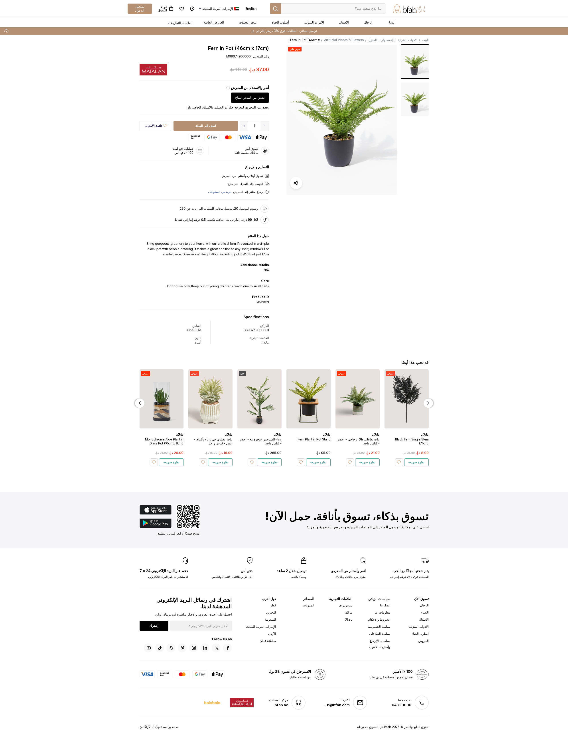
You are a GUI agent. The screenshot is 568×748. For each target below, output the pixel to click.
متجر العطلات (248, 22)
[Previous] (428, 403)
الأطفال (344, 22)
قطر (273, 605)
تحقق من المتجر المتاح (250, 97)
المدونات (308, 605)
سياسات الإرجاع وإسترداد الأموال (379, 644)
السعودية (270, 619)
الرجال (368, 22)
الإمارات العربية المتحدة (260, 626)
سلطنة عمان (268, 641)
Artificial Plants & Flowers (344, 40)
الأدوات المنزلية (314, 22)
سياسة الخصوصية (378, 626)
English (251, 8)
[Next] (139, 403)
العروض (423, 641)
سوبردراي (345, 605)
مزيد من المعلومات (219, 191)
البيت (425, 40)
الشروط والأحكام (379, 619)
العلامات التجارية (181, 23)
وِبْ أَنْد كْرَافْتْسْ (150, 727)
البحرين (271, 612)
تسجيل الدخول (139, 8)
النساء (391, 22)
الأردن (272, 634)
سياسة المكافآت (379, 634)
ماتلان (348, 612)
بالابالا (348, 619)
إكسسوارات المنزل (380, 40)
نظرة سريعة (416, 462)
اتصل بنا (385, 605)
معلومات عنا (382, 612)
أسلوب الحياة (280, 22)
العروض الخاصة (213, 22)
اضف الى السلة (205, 126)
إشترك (154, 626)
